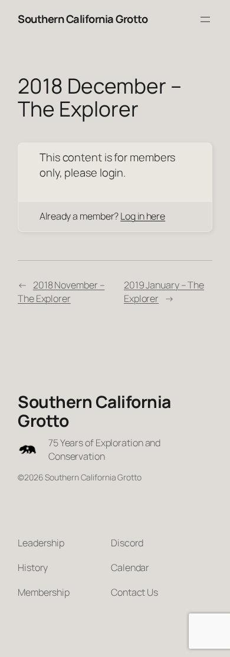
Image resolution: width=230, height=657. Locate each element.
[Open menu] (205, 19)
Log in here (142, 216)
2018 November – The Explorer (61, 291)
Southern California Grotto (82, 19)
